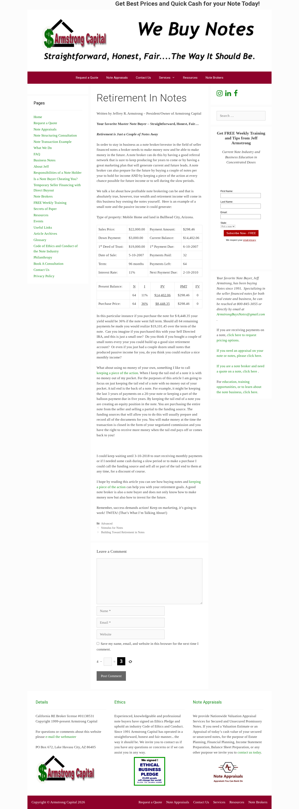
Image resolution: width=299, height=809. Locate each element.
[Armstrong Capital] (149, 40)
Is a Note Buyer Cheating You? (56, 179)
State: (223, 223)
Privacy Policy (44, 276)
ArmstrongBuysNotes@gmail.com (241, 314)
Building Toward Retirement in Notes (122, 532)
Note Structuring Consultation (55, 135)
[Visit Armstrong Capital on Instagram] (220, 95)
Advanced (106, 523)
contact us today (249, 752)
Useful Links (43, 227)
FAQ (37, 154)
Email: (223, 212)
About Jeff (41, 166)
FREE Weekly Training (50, 203)
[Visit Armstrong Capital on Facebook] (236, 95)
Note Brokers (214, 77)
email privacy (249, 240)
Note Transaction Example (53, 142)
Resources (190, 77)
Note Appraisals (117, 77)
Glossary (40, 240)
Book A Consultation (48, 264)
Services (164, 77)
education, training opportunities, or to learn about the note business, (239, 387)
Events (38, 221)
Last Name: (226, 201)
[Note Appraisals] (228, 772)
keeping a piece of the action (117, 373)
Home (38, 117)
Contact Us (143, 77)
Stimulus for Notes (112, 527)
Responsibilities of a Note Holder (58, 173)
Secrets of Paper (45, 209)
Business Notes (45, 160)
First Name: (226, 191)
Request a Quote (87, 77)
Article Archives (45, 234)
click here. (250, 392)
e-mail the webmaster (61, 737)
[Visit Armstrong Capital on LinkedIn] (228, 95)
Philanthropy (43, 257)
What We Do (43, 148)
